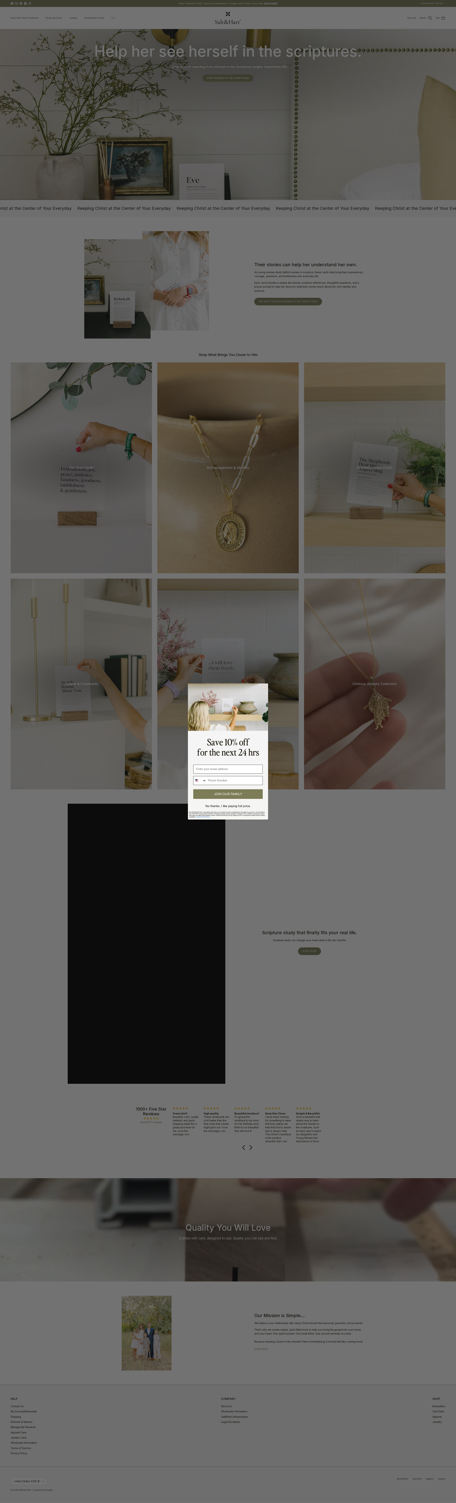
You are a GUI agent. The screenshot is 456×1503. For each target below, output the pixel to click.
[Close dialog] (265, 687)
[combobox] (199, 780)
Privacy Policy (200, 817)
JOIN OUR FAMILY (228, 794)
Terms (208, 817)
